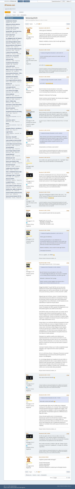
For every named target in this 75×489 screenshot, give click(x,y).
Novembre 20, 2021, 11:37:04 (44, 375)
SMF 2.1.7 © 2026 (7, 486)
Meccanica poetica (10, 108)
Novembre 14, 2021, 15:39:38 (44, 210)
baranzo (28, 110)
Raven (7, 123)
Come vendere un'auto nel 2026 (13, 140)
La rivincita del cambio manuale (13, 48)
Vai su (26, 471)
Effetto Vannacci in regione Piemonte (14, 69)
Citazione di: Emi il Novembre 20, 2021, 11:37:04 (50, 397)
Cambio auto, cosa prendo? (12, 55)
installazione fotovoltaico (12, 62)
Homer (28, 210)
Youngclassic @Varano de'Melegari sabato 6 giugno (14, 111)
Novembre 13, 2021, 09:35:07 (44, 172)
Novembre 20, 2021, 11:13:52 (44, 262)
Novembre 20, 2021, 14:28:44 (44, 433)
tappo (28, 50)
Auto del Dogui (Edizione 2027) (13, 42)
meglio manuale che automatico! (14, 97)
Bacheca (7, 129)
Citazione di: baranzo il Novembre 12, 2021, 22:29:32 (51, 133)
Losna (28, 157)
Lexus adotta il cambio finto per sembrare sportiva (14, 185)
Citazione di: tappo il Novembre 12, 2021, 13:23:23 (51, 79)
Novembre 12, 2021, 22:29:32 (44, 110)
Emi (27, 77)
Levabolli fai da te (10, 182)
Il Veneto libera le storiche (12, 28)
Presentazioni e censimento (11, 116)
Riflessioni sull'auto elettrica (13, 24)
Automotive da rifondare (12, 76)
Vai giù (26, 24)
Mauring (8, 115)
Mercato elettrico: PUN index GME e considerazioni (14, 45)
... (35, 24)
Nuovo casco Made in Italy (12, 161)
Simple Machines (14, 486)
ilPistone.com (10, 5)
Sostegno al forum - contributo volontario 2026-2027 (14, 128)
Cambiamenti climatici (11, 21)
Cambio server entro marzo (12, 168)
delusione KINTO (10, 178)
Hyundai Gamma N (10, 164)
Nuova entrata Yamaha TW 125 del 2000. (14, 196)
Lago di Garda (9, 132)
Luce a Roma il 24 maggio (12, 90)
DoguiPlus (29, 28)
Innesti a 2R (9, 83)
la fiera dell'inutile (10, 66)
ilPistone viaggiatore (10, 133)
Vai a (51, 477)
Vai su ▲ (69, 486)
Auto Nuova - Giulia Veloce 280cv (14, 104)
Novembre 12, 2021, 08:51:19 (44, 28)
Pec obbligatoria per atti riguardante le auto (14, 38)
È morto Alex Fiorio (10, 34)
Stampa (68, 24)
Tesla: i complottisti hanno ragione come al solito (14, 171)
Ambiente (8, 22)
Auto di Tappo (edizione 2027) (13, 150)
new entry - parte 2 (10, 120)
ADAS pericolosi (9, 59)
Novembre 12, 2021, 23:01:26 (44, 130)
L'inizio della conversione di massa (14, 144)
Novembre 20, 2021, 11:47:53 (44, 394)
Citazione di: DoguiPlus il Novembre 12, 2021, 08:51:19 (52, 52)
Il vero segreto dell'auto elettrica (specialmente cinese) (14, 80)
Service (7, 78)
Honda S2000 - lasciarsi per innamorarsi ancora (14, 31)
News (7, 36)
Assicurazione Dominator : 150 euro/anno (14, 73)
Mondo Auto (8, 32)
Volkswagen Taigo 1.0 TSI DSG (13, 175)
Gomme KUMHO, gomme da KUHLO (14, 192)
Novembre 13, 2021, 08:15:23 (44, 157)
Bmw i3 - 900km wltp (11, 101)
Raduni (7, 113)
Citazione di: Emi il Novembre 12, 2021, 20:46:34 (50, 267)
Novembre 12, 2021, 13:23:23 (44, 49)
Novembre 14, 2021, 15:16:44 (44, 192)
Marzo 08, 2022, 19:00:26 (43, 457)
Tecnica (7, 81)
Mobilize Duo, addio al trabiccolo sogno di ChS (14, 189)
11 (41, 24)
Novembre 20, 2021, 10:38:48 (44, 230)
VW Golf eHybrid (10, 147)
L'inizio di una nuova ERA (12, 52)
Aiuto (58, 486)
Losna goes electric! (11, 87)
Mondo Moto (8, 74)
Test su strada (8, 138)
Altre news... (8, 166)
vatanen (28, 230)
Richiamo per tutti (10, 157)
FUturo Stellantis (10, 94)
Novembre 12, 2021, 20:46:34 (44, 76)
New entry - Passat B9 (11, 137)
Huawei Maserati (10, 154)
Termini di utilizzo (63, 486)
